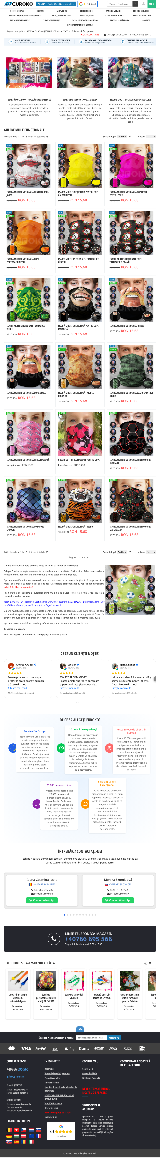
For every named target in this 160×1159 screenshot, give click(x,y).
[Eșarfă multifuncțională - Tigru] (80, 501)
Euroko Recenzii (52, 1082)
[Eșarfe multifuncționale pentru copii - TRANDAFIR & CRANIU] (131, 233)
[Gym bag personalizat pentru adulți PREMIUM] (46, 981)
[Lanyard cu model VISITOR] (74, 981)
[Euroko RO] (23, 1142)
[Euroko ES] (16, 1142)
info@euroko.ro (43, 893)
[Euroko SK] (9, 1142)
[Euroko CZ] (23, 1130)
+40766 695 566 (88, 939)
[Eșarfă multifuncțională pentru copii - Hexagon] (131, 434)
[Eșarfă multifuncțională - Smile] (131, 300)
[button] (3, 678)
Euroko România (20, 1092)
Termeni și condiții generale (57, 1073)
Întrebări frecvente (53, 1103)
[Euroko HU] (16, 1136)
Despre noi (49, 1068)
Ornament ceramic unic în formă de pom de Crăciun (129, 998)
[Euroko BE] (9, 1130)
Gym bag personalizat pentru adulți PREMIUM (46, 998)
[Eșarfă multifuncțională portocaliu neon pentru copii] (28, 233)
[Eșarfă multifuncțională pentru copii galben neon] (80, 166)
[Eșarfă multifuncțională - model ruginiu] (80, 367)
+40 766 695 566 (43, 890)
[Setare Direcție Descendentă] (130, 136)
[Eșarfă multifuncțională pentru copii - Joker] (28, 166)
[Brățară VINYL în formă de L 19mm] (102, 981)
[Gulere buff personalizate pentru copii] (80, 434)
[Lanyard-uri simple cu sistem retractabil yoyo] (18, 981)
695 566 (17, 1069)
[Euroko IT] (31, 1142)
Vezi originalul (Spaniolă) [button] (74, 693)
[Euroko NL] (31, 1130)
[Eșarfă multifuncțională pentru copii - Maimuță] (80, 300)
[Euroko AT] (23, 1136)
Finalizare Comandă (91, 1078)
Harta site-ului (51, 1108)
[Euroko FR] (38, 1136)
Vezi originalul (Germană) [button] (22, 693)
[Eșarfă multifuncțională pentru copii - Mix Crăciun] (131, 501)
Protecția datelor (52, 1078)
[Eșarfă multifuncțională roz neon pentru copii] (131, 166)
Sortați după (109, 136)
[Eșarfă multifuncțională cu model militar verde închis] (131, 367)
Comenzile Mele (89, 1073)
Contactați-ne (51, 1116)
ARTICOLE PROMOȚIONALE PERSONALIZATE (47, 31)
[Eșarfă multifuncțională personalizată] (28, 434)
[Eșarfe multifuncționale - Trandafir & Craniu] (80, 233)
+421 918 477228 (119, 890)
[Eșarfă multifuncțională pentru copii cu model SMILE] (28, 367)
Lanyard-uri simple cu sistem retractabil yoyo (18, 998)
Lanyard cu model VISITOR (74, 996)
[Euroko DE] (9, 1136)
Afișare (141, 136)
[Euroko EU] (31, 1136)
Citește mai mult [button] (17, 688)
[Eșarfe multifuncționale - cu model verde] (28, 300)
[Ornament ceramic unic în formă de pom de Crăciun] (130, 981)
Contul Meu (87, 1068)
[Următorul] (90, 557)
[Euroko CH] (16, 1130)
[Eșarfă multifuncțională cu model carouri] (28, 501)
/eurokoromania (24, 1110)
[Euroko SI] (38, 1130)
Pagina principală (15, 31)
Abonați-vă (114, 1037)
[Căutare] (135, 4)
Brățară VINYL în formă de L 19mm (101, 996)
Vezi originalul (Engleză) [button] (126, 693)
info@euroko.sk (119, 893)
